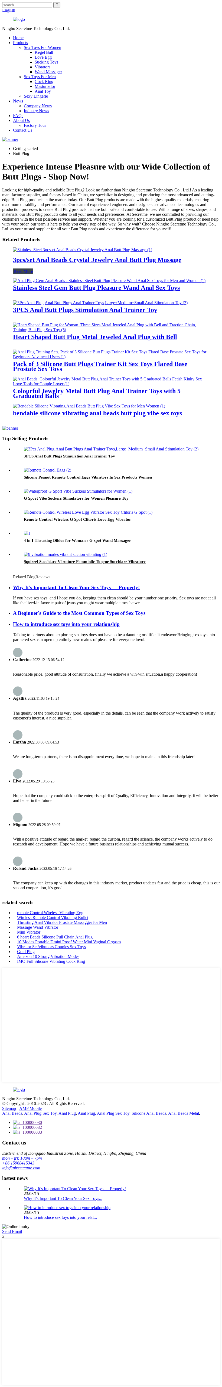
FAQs (18, 115)
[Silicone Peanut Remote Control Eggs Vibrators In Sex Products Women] (47, 470)
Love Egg (43, 57)
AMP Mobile (30, 1108)
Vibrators (42, 67)
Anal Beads (12, 1113)
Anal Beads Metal (183, 1113)
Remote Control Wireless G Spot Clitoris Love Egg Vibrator (77, 519)
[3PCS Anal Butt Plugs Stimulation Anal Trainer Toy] (100, 302)
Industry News (36, 110)
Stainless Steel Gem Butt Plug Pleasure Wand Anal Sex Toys (96, 287)
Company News (38, 106)
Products (20, 42)
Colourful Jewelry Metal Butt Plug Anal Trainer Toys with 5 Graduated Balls (97, 393)
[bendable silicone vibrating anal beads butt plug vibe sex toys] (89, 406)
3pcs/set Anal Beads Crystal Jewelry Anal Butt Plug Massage (97, 259)
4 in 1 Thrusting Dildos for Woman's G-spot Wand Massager (77, 540)
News (18, 101)
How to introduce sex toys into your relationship (66, 624)
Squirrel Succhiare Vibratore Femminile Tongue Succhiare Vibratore (85, 561)
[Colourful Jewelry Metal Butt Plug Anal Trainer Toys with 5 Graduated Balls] (111, 383)
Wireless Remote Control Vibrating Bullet (52, 917)
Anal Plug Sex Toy (40, 1113)
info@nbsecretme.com (21, 1168)
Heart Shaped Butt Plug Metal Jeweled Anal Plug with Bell (95, 336)
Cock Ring (44, 81)
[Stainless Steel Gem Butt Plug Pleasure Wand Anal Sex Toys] (109, 280)
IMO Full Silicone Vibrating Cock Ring (51, 961)
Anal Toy (43, 91)
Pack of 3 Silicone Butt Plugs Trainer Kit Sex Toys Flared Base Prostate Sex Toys (100, 366)
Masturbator (45, 86)
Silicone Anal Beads (149, 1113)
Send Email (12, 1231)
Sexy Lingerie (36, 96)
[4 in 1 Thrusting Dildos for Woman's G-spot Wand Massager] (27, 533)
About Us (21, 120)
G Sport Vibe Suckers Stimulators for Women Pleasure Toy (76, 498)
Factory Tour (35, 125)
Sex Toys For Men (40, 76)
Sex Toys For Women (42, 47)
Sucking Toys (46, 62)
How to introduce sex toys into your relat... (60, 1217)
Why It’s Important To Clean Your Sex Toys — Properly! (76, 587)
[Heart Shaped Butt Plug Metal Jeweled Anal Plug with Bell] (111, 329)
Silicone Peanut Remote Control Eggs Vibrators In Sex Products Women (88, 477)
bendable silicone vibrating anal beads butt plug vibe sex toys (97, 413)
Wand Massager (48, 71)
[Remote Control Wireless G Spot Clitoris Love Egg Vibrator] (88, 512)
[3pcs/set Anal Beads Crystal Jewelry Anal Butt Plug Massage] (82, 249)
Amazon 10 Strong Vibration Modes (48, 956)
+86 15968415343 (18, 1163)
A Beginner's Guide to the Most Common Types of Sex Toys (79, 613)
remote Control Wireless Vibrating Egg (50, 912)
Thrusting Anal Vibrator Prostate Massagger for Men (62, 922)
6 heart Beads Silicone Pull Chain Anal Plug (55, 937)
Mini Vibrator (28, 932)
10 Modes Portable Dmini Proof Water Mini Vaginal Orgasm (69, 942)
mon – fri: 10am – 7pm (22, 1158)
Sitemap (9, 1108)
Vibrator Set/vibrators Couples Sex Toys (51, 946)
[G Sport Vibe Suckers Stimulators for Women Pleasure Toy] (78, 491)
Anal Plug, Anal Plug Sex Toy (103, 1113)
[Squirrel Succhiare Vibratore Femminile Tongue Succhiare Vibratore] (65, 554)
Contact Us (22, 130)
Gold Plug (26, 951)
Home (18, 37)
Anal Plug (67, 1113)
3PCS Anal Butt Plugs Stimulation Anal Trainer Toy (85, 309)
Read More (23, 271)
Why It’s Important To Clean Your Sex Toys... (63, 1198)
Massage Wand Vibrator (37, 927)
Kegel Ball (44, 52)
